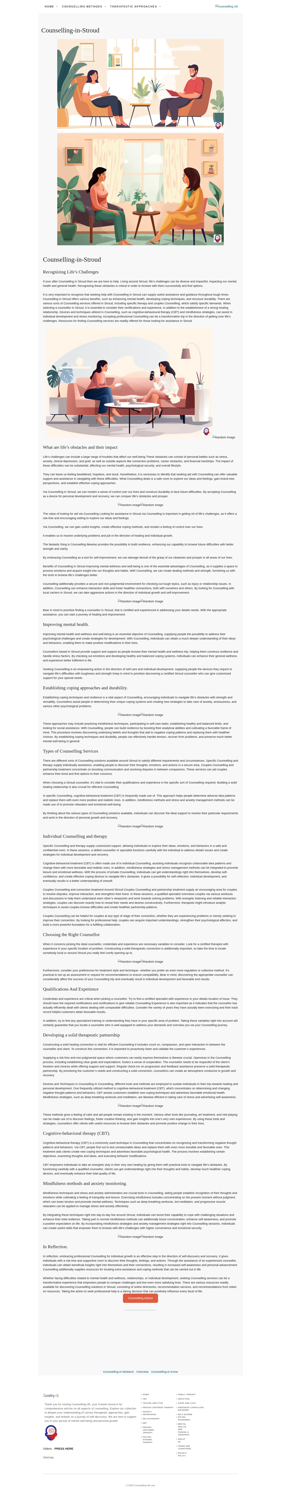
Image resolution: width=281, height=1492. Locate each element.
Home (49, 6)
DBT (145, 1423)
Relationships (151, 1419)
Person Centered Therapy (158, 1407)
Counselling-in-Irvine (164, 1371)
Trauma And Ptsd (153, 1403)
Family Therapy (187, 1394)
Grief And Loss (187, 1403)
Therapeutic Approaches (133, 6)
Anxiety (147, 1412)
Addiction (184, 1399)
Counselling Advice (140, 1298)
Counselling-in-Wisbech (118, 1371)
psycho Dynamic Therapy (148, 1439)
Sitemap (48, 1457)
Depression (149, 1414)
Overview (142, 1371)
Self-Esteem (185, 1414)
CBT (145, 1399)
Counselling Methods (82, 6)
